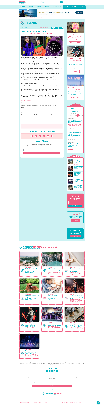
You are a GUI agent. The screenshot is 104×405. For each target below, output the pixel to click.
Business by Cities (42, 389)
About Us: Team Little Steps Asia (26, 402)
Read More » (76, 164)
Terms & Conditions (73, 402)
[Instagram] (57, 371)
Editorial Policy (65, 402)
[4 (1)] (52, 13)
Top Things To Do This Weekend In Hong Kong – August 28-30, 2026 (78, 186)
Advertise (35, 402)
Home (20, 17)
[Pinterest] (54, 371)
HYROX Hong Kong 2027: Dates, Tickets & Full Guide (78, 180)
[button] (52, 28)
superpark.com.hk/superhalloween (30, 116)
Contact (40, 402)
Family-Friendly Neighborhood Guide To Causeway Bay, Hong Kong (78, 161)
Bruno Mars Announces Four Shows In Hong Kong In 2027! (78, 167)
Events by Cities (62, 389)
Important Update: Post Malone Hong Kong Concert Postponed (77, 174)
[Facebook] (47, 371)
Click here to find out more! (26, 100)
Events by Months (52, 389)
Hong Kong (24, 17)
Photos (45, 402)
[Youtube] (52, 371)
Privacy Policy (81, 402)
